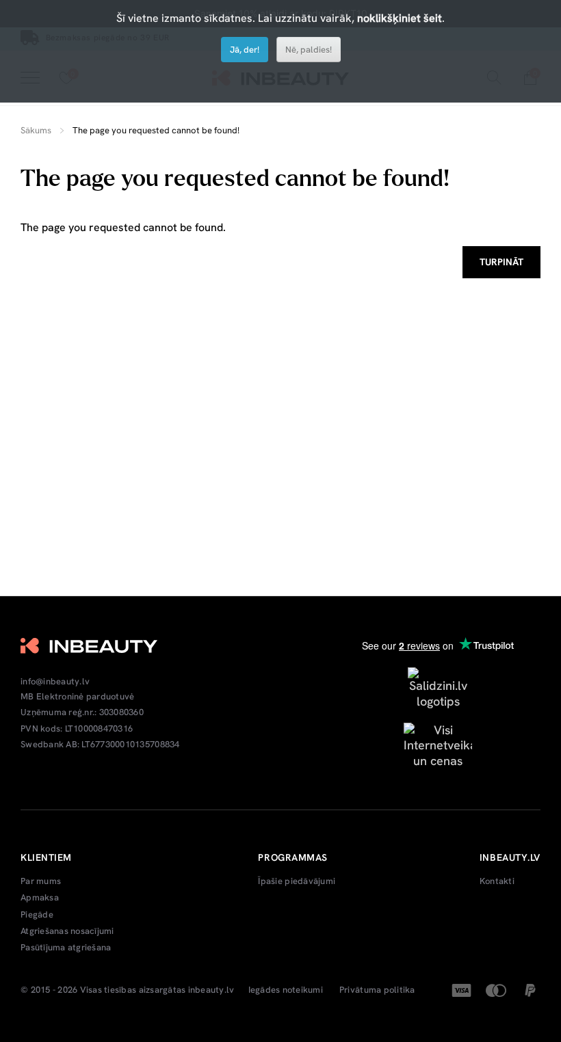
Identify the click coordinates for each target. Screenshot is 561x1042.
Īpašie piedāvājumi (296, 881)
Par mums (41, 881)
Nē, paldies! (308, 49)
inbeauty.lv (211, 990)
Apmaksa (40, 897)
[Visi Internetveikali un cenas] (438, 744)
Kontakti (497, 881)
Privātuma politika (377, 990)
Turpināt (501, 262)
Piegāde (37, 914)
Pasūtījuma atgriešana (66, 947)
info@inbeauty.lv (55, 681)
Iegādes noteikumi (285, 990)
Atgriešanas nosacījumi (67, 931)
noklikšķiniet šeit (399, 18)
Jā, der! (244, 49)
